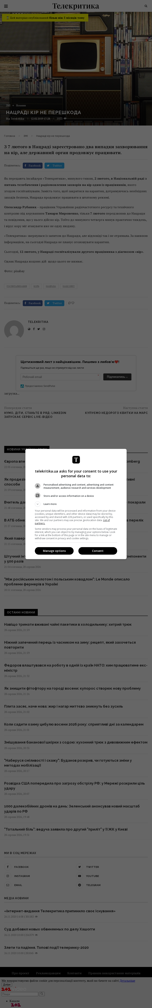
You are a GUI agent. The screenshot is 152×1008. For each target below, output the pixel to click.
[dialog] (76, 504)
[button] (76, 504)
